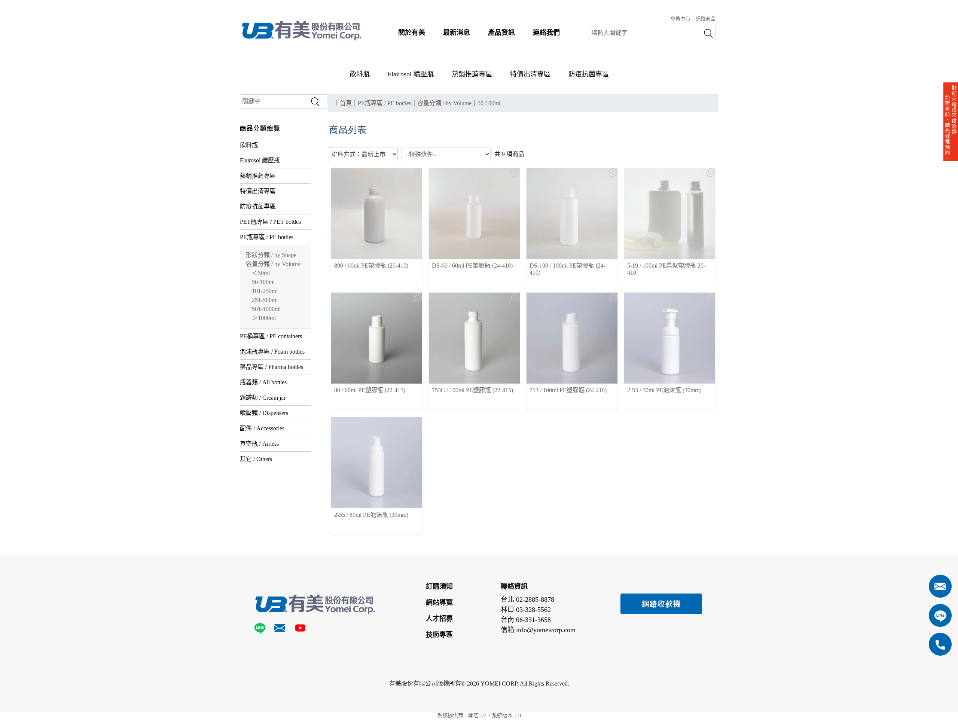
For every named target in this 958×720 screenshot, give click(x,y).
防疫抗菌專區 (588, 74)
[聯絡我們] (279, 629)
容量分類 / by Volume (273, 264)
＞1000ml (264, 318)
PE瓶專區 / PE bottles (266, 237)
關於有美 (411, 32)
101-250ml (265, 291)
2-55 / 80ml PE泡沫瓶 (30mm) (371, 515)
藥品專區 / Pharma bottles (271, 367)
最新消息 (456, 32)
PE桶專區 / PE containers (271, 336)
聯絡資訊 (514, 586)
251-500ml (265, 300)
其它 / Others (256, 459)
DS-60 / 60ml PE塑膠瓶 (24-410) (472, 265)
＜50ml (261, 273)
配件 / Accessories (262, 428)
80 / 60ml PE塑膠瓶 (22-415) (369, 390)
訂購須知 (439, 586)
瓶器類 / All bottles (263, 382)
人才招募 (439, 618)
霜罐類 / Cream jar (263, 397)
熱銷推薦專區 (472, 74)
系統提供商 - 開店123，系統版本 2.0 (479, 716)
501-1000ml (266, 309)
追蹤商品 (706, 18)
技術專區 (439, 634)
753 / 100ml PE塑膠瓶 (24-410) (568, 390)
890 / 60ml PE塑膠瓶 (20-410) (371, 265)
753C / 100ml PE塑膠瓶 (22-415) (472, 390)
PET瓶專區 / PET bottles (270, 222)
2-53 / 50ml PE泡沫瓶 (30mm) (664, 390)
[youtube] (299, 629)
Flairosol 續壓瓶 (411, 74)
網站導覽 (439, 602)
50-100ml (263, 282)
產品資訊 (501, 32)
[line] (261, 629)
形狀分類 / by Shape (271, 255)
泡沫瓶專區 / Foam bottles (272, 351)
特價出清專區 (530, 74)
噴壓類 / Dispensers (264, 413)
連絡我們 (546, 32)
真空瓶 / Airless (259, 443)
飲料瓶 (360, 74)
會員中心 (680, 18)
